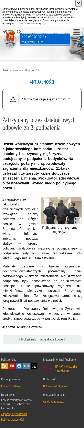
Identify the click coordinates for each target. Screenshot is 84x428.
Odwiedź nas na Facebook (19, 366)
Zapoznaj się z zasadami (14, 414)
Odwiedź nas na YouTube (12, 366)
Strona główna (11, 70)
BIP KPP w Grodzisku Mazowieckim (65, 368)
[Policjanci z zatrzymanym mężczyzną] (61, 210)
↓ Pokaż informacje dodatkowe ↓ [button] (42, 339)
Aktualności (31, 70)
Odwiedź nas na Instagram (26, 366)
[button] (76, 32)
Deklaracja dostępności (56, 386)
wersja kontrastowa (53, 401)
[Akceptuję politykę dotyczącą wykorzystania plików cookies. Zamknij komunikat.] (78, 3)
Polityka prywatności (12, 419)
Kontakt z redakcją (11, 386)
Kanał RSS (4, 366)
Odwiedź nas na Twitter (34, 366)
